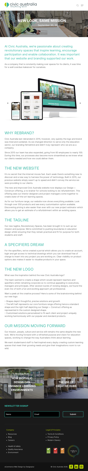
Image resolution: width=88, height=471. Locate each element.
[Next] (80, 103)
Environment (13, 452)
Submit (73, 414)
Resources (12, 434)
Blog (10, 437)
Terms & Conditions (56, 434)
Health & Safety (14, 446)
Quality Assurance (15, 449)
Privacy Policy (53, 437)
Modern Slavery (54, 440)
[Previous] (8, 103)
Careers (11, 440)
